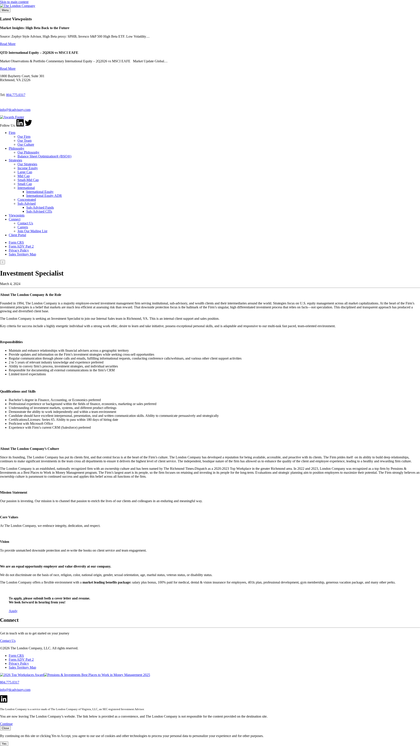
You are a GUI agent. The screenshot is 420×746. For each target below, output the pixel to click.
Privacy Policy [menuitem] (19, 250)
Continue (6, 724)
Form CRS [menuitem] (16, 242)
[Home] (17, 6)
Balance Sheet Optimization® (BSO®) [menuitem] (44, 156)
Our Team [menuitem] (25, 140)
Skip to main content (14, 2)
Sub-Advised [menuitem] (27, 203)
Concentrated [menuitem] (27, 199)
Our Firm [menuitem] (24, 136)
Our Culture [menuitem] (26, 144)
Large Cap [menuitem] (25, 172)
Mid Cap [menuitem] (24, 176)
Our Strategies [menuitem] (27, 164)
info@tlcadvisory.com (15, 110)
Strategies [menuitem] (15, 160)
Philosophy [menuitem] (16, 148)
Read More (8, 44)
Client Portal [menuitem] (17, 235)
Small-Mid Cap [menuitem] (28, 180)
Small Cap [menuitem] (25, 184)
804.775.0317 (15, 95)
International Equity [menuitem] (40, 192)
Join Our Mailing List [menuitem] (32, 231)
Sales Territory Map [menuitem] (22, 254)
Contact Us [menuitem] (25, 223)
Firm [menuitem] (12, 133)
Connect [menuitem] (14, 219)
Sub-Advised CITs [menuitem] (39, 211)
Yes (4, 743)
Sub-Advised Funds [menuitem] (40, 207)
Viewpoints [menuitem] (16, 215)
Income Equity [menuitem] (28, 168)
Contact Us (8, 641)
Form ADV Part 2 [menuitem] (21, 246)
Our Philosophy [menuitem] (28, 152)
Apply (13, 611)
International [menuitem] (26, 188)
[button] (5, 10)
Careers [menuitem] (23, 227)
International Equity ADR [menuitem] (44, 195)
